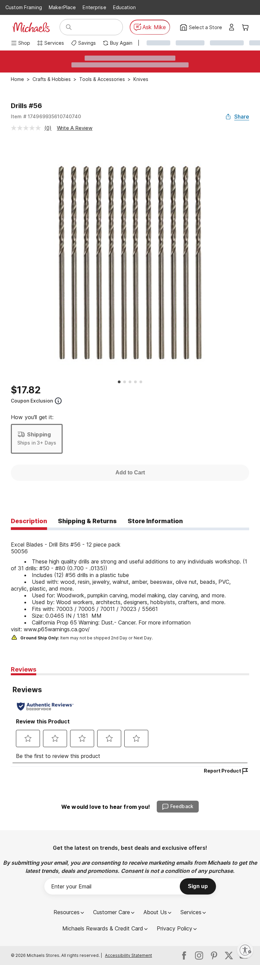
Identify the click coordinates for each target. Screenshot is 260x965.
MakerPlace (62, 7)
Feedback (181, 806)
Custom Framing (23, 7)
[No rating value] (27, 128)
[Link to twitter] (228, 955)
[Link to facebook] (184, 955)
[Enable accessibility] (245, 950)
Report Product (222, 771)
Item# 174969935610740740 (46, 116)
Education (124, 7)
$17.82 (26, 390)
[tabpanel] (130, 586)
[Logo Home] (31, 27)
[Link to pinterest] (214, 955)
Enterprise (94, 7)
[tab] (29, 521)
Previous (5, 258)
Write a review (74, 128)
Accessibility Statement (128, 955)
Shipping (39, 434)
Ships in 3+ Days (36, 443)
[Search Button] (68, 27)
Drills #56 (26, 106)
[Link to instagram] (199, 955)
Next (254, 258)
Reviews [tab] (23, 669)
